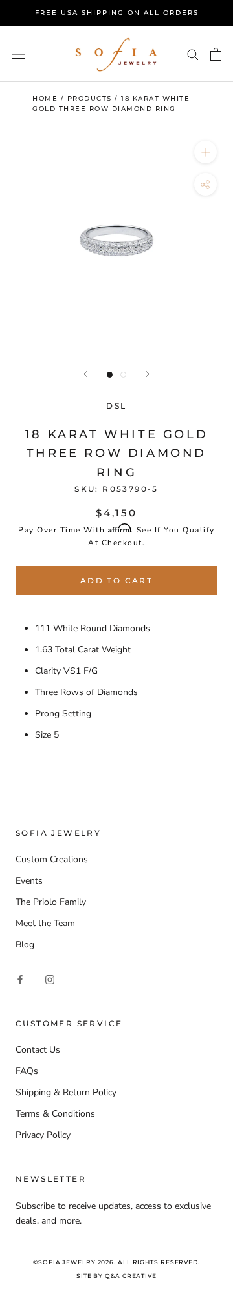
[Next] (148, 374)
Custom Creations (52, 859)
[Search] (193, 53)
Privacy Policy (43, 1135)
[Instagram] (49, 978)
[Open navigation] (18, 54)
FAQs (27, 1071)
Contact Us (38, 1050)
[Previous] (85, 374)
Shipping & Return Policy (66, 1092)
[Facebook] (20, 978)
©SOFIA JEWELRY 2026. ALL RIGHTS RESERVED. (116, 1262)
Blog (25, 944)
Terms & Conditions (55, 1113)
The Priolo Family (51, 902)
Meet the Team (45, 923)
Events (29, 880)
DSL (116, 405)
